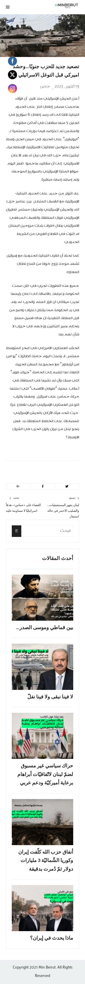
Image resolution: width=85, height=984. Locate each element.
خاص (45, 86)
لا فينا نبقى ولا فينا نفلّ (50, 697)
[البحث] (16, 531)
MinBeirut (51, 470)
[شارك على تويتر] (67, 486)
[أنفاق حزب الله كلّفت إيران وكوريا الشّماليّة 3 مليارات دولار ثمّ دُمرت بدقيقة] (42, 822)
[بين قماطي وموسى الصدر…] (42, 598)
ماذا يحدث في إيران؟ (51, 938)
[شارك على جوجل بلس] (18, 486)
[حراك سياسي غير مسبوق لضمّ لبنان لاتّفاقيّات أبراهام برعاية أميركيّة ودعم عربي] (42, 736)
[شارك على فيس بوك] (42, 486)
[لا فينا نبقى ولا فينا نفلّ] (42, 667)
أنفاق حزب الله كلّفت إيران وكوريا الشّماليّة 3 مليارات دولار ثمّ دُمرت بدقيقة (45, 861)
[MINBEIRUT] (55, 6)
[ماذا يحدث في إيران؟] (42, 908)
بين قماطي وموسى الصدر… (44, 627)
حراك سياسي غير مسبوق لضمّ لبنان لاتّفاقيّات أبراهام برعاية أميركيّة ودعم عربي (45, 774)
